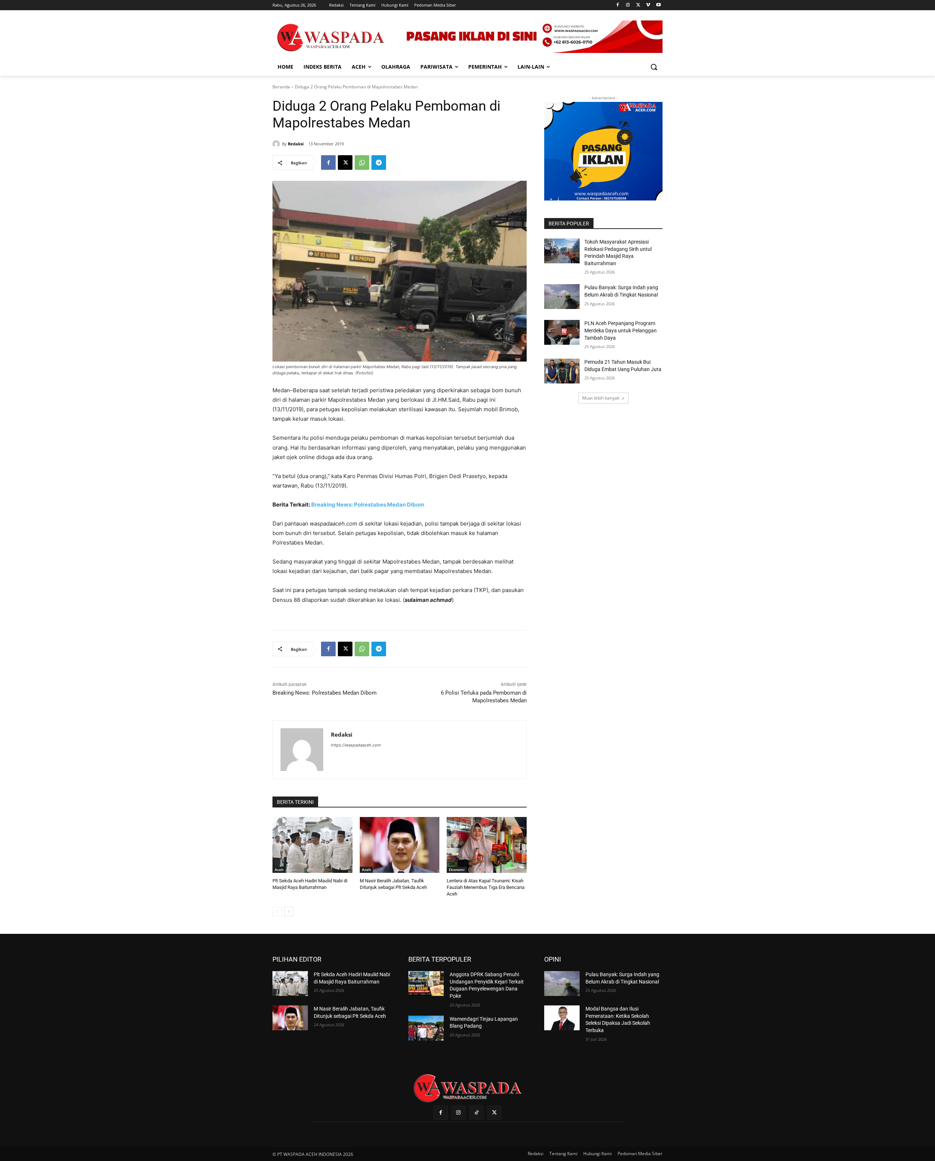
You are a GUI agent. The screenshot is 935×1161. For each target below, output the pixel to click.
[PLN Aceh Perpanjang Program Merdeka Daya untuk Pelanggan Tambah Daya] (562, 332)
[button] (654, 67)
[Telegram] (378, 162)
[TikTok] (476, 1112)
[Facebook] (618, 5)
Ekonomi (457, 869)
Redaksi (296, 143)
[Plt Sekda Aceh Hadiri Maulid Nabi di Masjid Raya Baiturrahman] (312, 845)
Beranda (281, 87)
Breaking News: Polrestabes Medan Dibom (367, 504)
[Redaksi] (277, 144)
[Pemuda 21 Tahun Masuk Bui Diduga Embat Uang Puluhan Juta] (562, 371)
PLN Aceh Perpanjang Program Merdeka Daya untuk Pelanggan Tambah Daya (620, 330)
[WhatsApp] (362, 162)
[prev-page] (277, 911)
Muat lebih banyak (600, 398)
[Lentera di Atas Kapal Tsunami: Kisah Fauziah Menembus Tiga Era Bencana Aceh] (487, 845)
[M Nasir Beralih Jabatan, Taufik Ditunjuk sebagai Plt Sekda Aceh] (400, 845)
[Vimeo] (648, 5)
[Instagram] (628, 5)
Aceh (279, 869)
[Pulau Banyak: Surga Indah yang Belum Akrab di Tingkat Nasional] (562, 296)
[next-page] (288, 911)
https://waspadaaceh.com (356, 745)
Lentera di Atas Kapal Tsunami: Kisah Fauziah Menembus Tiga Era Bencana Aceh (485, 887)
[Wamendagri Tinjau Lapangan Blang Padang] (426, 1028)
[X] (638, 5)
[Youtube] (658, 5)
